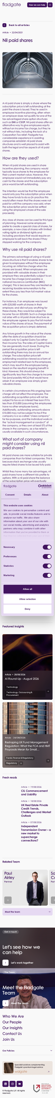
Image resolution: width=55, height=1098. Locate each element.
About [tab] (45, 494)
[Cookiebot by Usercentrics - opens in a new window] (38, 486)
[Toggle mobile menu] (50, 4)
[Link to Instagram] (12, 1084)
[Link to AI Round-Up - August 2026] (27, 667)
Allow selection (27, 599)
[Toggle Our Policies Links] (27, 1050)
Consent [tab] (10, 494)
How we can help (37, 4)
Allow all (27, 589)
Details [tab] (27, 494)
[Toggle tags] (21, 763)
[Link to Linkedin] (5, 1084)
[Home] (14, 5)
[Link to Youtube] (19, 1084)
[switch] (47, 556)
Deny (27, 609)
